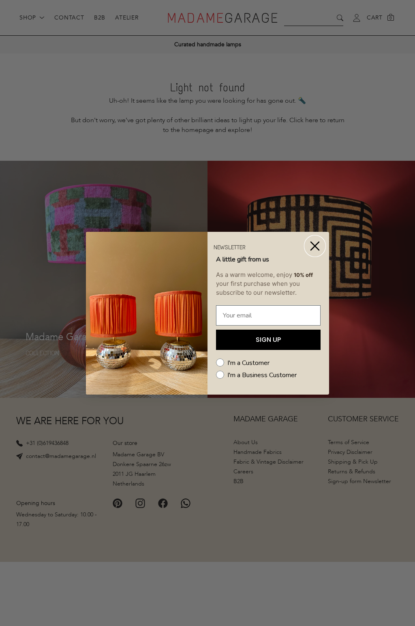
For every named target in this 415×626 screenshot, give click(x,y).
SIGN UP (268, 339)
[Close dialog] (315, 246)
